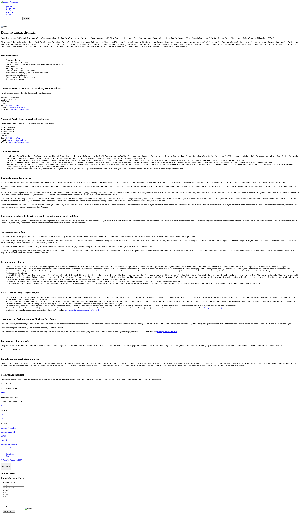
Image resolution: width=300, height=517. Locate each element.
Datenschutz (10, 456)
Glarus (3, 419)
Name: (6, 485)
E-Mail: (6, 490)
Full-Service (10, 10)
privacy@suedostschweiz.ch (166, 332)
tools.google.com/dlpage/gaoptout (216, 308)
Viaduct (4, 440)
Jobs (2, 406)
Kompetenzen (11, 8)
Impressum (10, 452)
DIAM (3, 436)
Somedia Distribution (9, 444)
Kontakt (9, 14)
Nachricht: (7, 494)
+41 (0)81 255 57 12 (12, 138)
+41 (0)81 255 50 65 (12, 105)
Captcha (6, 507)
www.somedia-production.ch (19, 110)
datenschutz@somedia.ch (16, 140)
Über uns (9, 6)
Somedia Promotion (8, 428)
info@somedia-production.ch (18, 107)
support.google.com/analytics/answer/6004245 (82, 310)
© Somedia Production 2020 (11, 460)
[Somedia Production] (9, 2)
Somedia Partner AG (8, 448)
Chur (3, 415)
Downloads (10, 454)
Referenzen (10, 12)
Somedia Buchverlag (8, 432)
